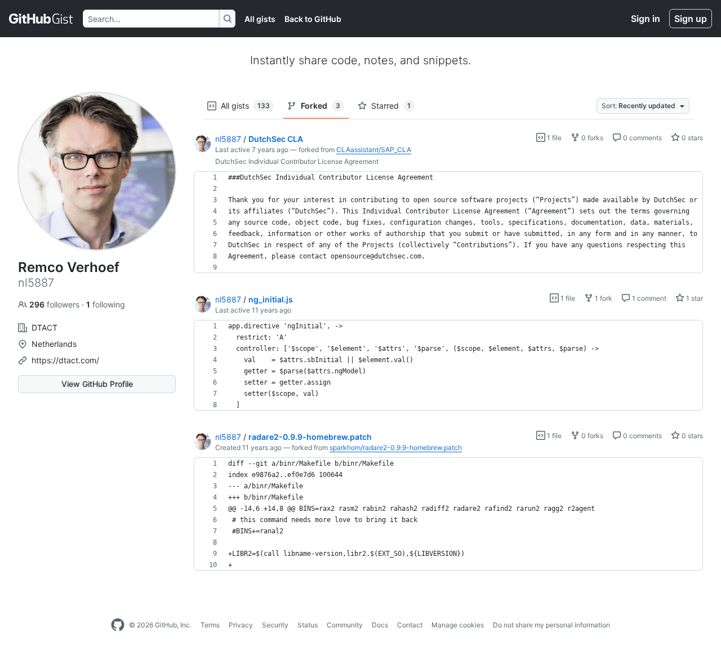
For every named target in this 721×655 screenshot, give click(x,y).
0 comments (641, 137)
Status (307, 625)
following (105, 304)
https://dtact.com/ (65, 360)
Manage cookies (457, 625)
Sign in (645, 18)
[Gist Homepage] (41, 18)
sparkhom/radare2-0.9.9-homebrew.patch (396, 447)
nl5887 (228, 139)
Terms (210, 625)
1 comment (648, 298)
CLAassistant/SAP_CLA (373, 149)
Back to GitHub (312, 19)
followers (55, 304)
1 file (553, 137)
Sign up (690, 18)
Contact (409, 625)
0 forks (591, 137)
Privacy (241, 625)
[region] (448, 222)
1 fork (602, 298)
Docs (380, 625)
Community (345, 625)
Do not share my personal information (551, 625)
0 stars (691, 137)
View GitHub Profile (97, 384)
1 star (693, 298)
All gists (259, 19)
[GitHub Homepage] (117, 625)
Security (275, 625)
